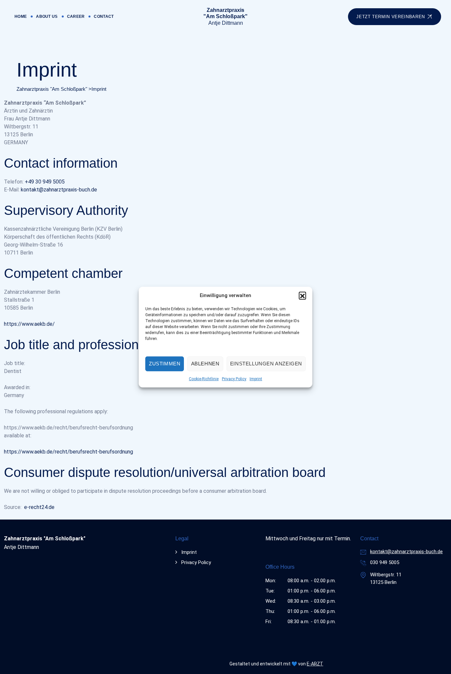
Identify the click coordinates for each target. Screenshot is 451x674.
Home (21, 16)
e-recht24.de (39, 507)
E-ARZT (315, 663)
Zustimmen (164, 363)
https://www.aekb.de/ (29, 324)
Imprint (256, 378)
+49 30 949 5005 (45, 182)
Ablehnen (205, 363)
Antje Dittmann (225, 16)
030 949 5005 (384, 562)
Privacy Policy (234, 378)
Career (76, 16)
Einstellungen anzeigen (266, 363)
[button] (302, 295)
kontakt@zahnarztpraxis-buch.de (59, 189)
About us (46, 16)
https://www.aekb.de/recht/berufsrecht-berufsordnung (68, 452)
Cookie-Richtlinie (204, 378)
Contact (104, 16)
